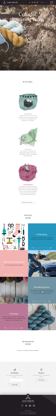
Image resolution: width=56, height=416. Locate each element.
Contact (42, 2)
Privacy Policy (28, 410)
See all (27, 217)
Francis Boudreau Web (30, 413)
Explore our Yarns (27, 27)
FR (46, 2)
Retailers (41, 380)
